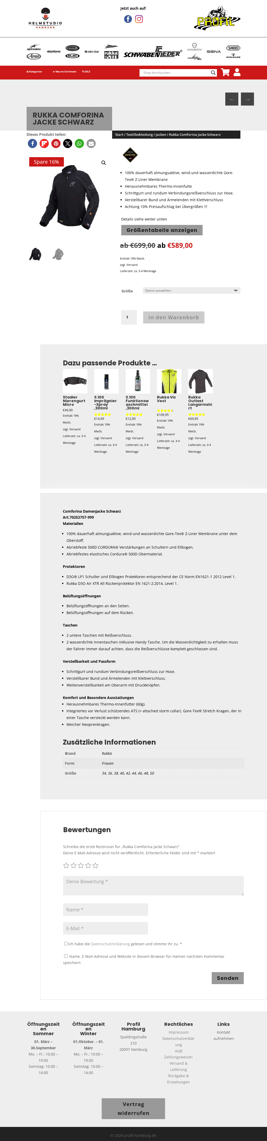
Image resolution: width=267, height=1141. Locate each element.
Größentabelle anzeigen (161, 230)
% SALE (86, 71)
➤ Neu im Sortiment (64, 71)
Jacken (161, 134)
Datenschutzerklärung (110, 943)
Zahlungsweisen (178, 1056)
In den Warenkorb (173, 317)
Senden (228, 978)
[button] (32, 143)
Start (119, 134)
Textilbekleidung (139, 134)
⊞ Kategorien (34, 71)
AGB (178, 1050)
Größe (127, 291)
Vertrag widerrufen (133, 1109)
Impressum (179, 1032)
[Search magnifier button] (213, 72)
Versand (132, 265)
